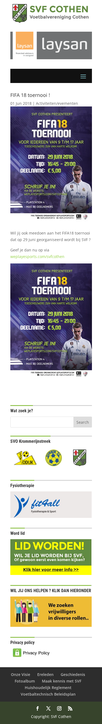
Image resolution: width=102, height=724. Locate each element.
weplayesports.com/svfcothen (37, 256)
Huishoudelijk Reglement (48, 687)
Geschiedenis (73, 674)
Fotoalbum (25, 681)
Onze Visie (20, 674)
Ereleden (45, 674)
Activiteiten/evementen (57, 103)
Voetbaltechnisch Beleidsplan (48, 694)
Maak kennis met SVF (61, 681)
